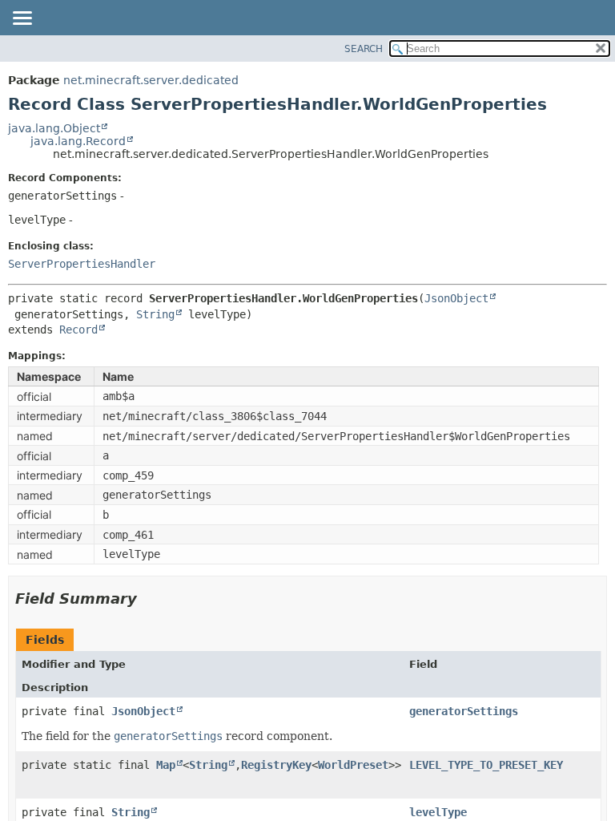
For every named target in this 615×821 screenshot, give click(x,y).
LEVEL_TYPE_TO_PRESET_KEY (486, 764)
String (155, 314)
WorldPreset (353, 764)
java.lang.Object (54, 128)
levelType (438, 812)
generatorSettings (463, 711)
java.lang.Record (78, 141)
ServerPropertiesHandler (81, 263)
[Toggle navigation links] (21, 19)
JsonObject (456, 298)
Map (165, 764)
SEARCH (363, 49)
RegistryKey (276, 764)
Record (78, 329)
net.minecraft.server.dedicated (151, 80)
